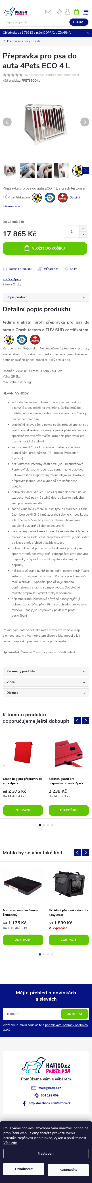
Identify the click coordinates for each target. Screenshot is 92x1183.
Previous (77, 720)
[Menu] (86, 11)
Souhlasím (68, 1170)
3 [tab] (48, 825)
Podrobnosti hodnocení (62, 75)
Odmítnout (24, 1168)
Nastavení (46, 1153)
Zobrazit (23, 810)
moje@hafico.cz (49, 1088)
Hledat (79, 22)
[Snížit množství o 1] (83, 234)
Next (85, 720)
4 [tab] (52, 825)
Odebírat (75, 1014)
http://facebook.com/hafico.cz (50, 1103)
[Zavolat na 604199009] (59, 12)
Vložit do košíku (48, 248)
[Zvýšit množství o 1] (83, 228)
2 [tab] (44, 825)
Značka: (12, 279)
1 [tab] (40, 825)
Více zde (10, 1142)
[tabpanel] (23, 774)
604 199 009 (50, 1095)
